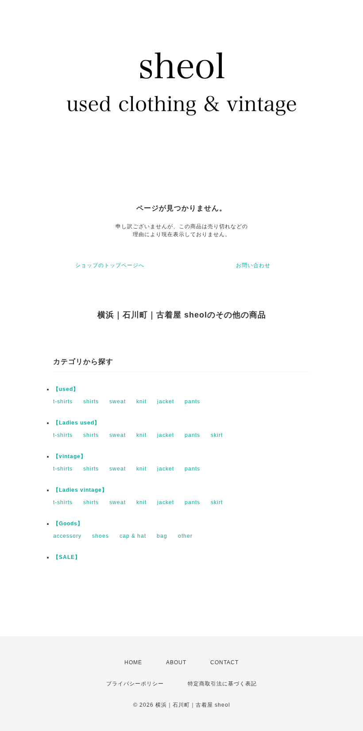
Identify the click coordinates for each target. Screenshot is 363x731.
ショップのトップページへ (109, 265)
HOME (133, 662)
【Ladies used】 (76, 423)
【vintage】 (69, 456)
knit (141, 401)
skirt (217, 435)
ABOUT (176, 662)
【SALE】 (67, 557)
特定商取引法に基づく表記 (222, 684)
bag (162, 536)
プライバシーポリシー (135, 684)
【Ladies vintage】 (80, 490)
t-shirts (63, 401)
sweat (117, 401)
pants (192, 401)
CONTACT (224, 662)
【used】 (66, 389)
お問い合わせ (253, 265)
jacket (165, 401)
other (185, 536)
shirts (91, 401)
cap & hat (133, 536)
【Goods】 (68, 524)
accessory (67, 536)
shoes (100, 536)
